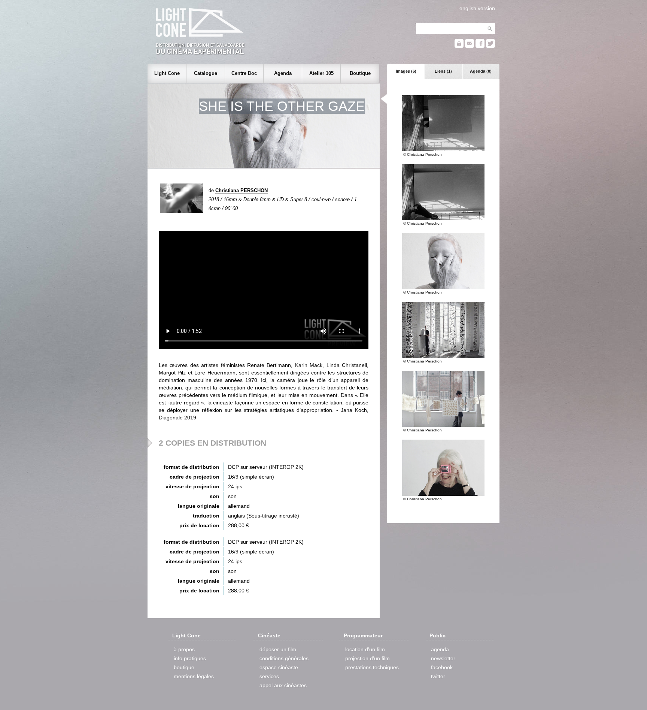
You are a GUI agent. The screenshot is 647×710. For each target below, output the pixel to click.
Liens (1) (443, 71)
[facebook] (480, 46)
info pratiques (190, 658)
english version (477, 8)
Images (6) (406, 71)
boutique (184, 667)
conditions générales (284, 658)
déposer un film (277, 649)
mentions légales (194, 676)
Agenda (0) (481, 71)
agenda (440, 649)
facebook (442, 667)
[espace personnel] (459, 46)
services (269, 676)
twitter (438, 676)
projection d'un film (367, 658)
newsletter (443, 658)
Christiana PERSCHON (241, 190)
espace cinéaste (278, 667)
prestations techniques (372, 667)
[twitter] (490, 46)
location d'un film (365, 649)
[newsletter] (469, 46)
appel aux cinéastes (283, 685)
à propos (184, 649)
